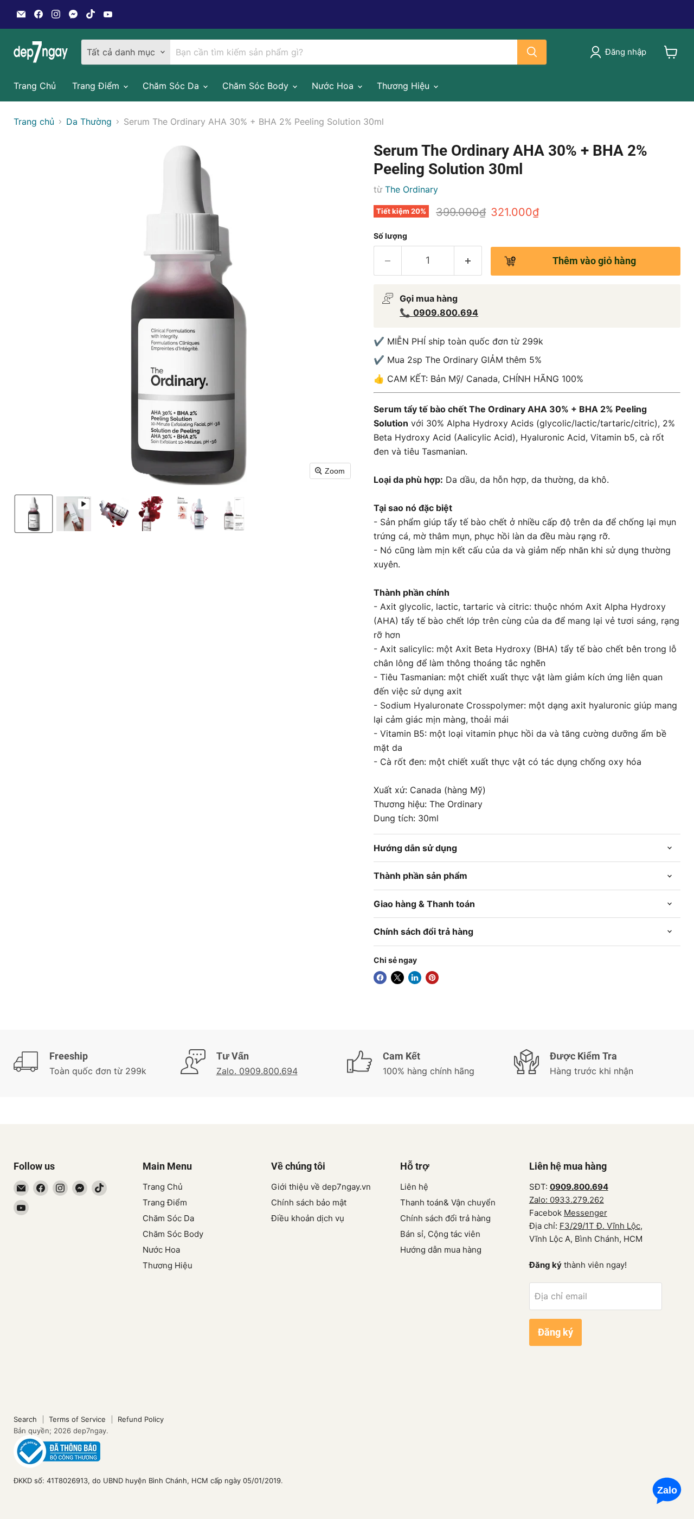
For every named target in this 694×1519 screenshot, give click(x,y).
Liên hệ (414, 1187)
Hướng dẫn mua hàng (440, 1249)
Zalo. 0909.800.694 (257, 1070)
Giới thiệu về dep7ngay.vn (321, 1187)
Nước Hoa (334, 85)
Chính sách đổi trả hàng (445, 1218)
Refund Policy (141, 1419)
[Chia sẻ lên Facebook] (380, 977)
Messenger (585, 1213)
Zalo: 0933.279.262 (566, 1200)
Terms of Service (77, 1419)
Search (25, 1419)
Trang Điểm (97, 85)
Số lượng (390, 236)
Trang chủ (34, 121)
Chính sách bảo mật (308, 1202)
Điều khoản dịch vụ (307, 1218)
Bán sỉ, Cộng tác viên (440, 1234)
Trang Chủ (35, 85)
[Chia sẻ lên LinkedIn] (414, 977)
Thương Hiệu (404, 85)
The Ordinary (411, 189)
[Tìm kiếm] (532, 52)
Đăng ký (555, 1332)
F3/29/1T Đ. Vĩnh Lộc (600, 1226)
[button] (33, 513)
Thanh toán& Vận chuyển (448, 1202)
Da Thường (89, 121)
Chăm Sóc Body (256, 85)
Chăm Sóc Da (172, 85)
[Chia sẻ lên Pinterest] (432, 977)
